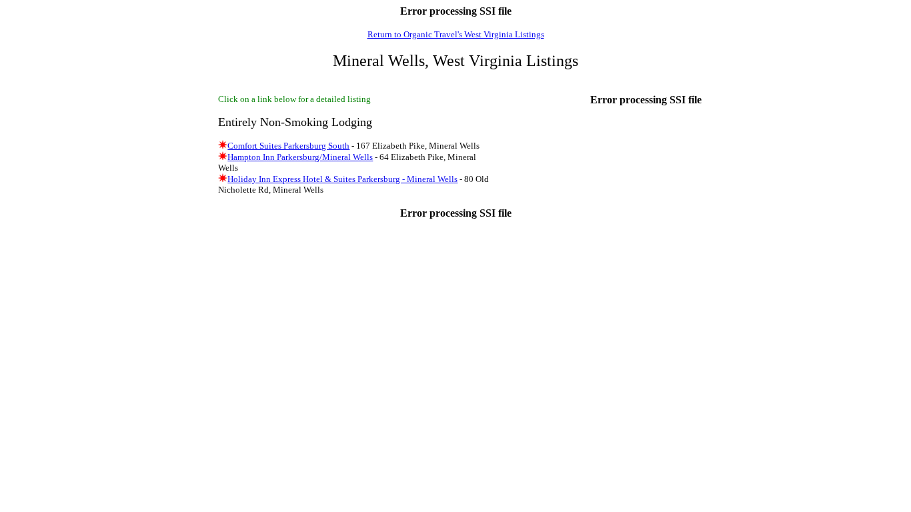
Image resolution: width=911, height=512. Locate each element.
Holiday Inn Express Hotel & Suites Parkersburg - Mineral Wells (342, 179)
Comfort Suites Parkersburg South (288, 146)
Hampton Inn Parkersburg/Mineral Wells (300, 157)
